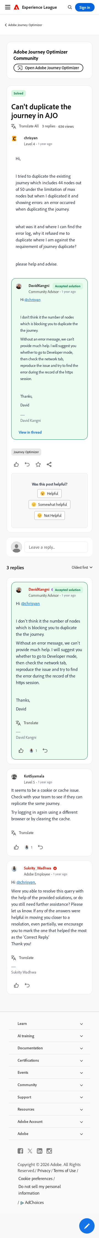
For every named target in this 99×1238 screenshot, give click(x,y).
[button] (29, 126)
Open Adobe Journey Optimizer (52, 67)
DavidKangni (39, 285)
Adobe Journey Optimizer (25, 25)
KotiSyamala (34, 776)
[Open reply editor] (49, 547)
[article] (49, 671)
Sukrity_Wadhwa (37, 868)
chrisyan (31, 137)
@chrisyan (32, 299)
